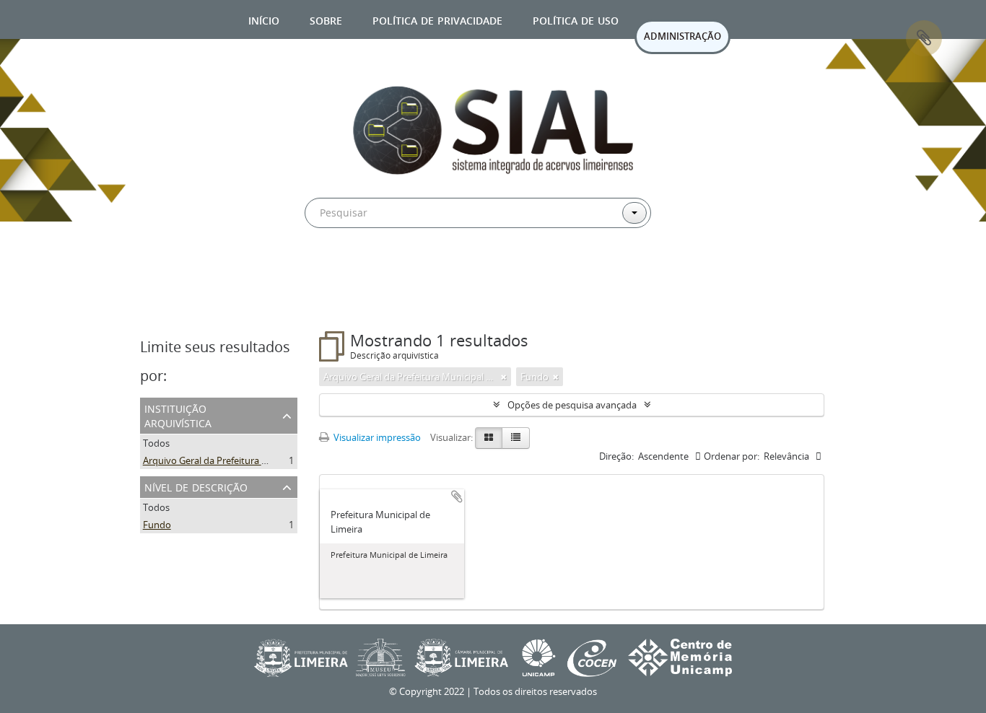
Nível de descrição (196, 486)
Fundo (157, 524)
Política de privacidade (437, 19)
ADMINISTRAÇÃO (682, 36)
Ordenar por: (731, 456)
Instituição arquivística (177, 415)
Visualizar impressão (376, 437)
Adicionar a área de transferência (457, 496)
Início (263, 19)
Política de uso (576, 19)
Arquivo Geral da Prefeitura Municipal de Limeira (246, 460)
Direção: (616, 456)
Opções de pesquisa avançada (572, 404)
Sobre (326, 19)
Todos (156, 443)
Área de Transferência (924, 38)
